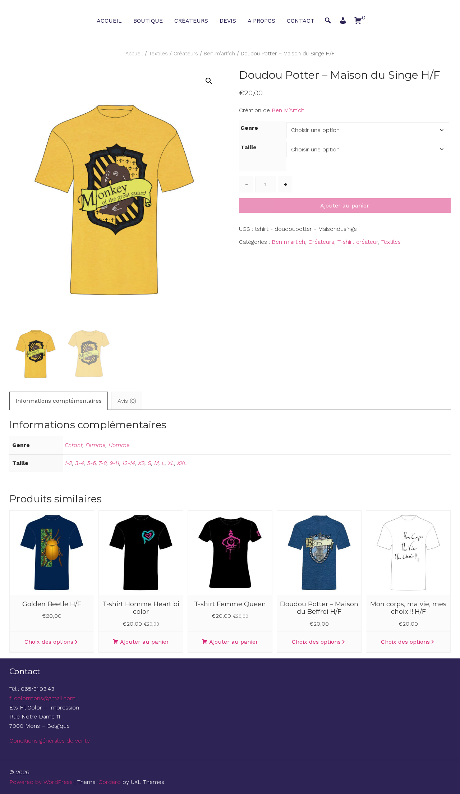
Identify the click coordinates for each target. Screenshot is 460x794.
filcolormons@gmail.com (42, 698)
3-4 (79, 463)
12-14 (128, 463)
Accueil (109, 20)
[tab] (58, 401)
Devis (228, 20)
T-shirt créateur (357, 241)
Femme (96, 445)
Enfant (74, 445)
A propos (261, 20)
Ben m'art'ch (219, 53)
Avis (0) (127, 400)
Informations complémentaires (58, 400)
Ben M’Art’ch (288, 110)
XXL (182, 463)
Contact (300, 20)
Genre (249, 127)
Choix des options (48, 641)
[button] (343, 22)
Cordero (109, 782)
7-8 (102, 463)
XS (141, 463)
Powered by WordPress (41, 782)
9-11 (114, 463)
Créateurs (191, 20)
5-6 (91, 463)
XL (171, 463)
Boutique (148, 20)
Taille (248, 147)
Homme (119, 445)
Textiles (158, 53)
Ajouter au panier (344, 205)
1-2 (68, 463)
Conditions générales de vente (49, 740)
